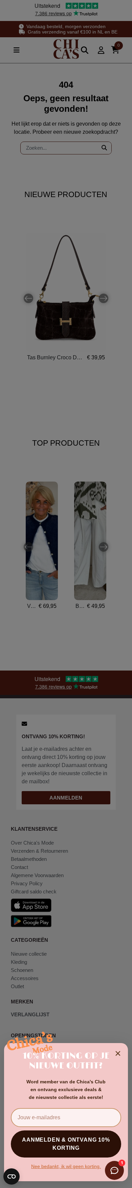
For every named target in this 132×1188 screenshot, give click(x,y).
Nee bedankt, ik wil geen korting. (66, 1166)
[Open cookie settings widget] (11, 1176)
